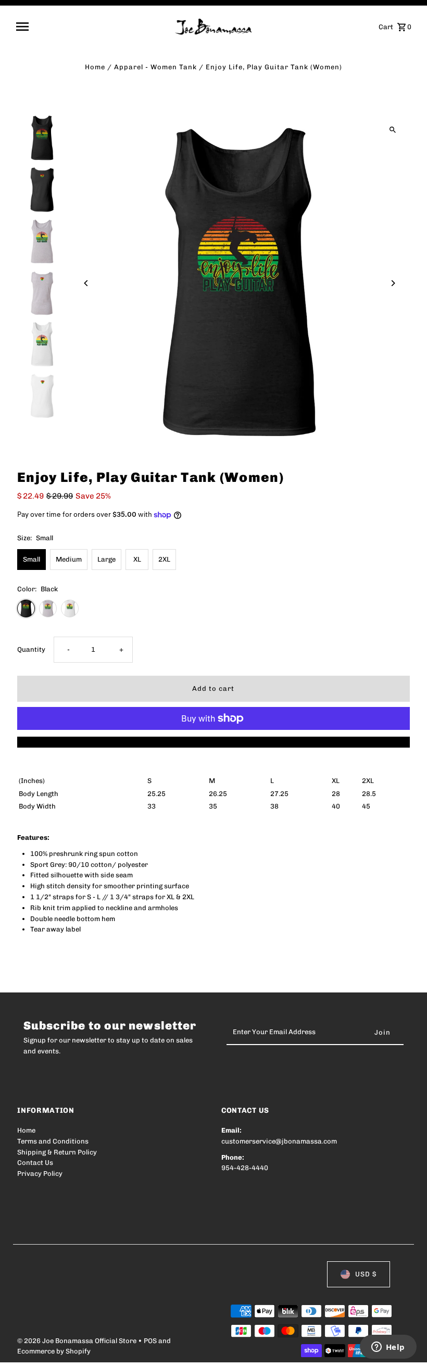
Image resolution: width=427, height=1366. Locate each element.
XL (137, 559)
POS (150, 1341)
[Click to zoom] (393, 130)
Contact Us (35, 1162)
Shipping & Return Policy (57, 1152)
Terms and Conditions (53, 1141)
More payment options (213, 742)
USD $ (365, 1274)
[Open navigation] (92, 27)
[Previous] (86, 283)
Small (31, 559)
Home (95, 67)
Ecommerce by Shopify (54, 1351)
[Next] (393, 283)
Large (106, 559)
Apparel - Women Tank (155, 67)
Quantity (31, 649)
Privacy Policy (39, 1173)
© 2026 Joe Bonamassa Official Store (77, 1341)
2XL (164, 559)
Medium (69, 559)
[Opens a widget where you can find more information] (388, 1348)
